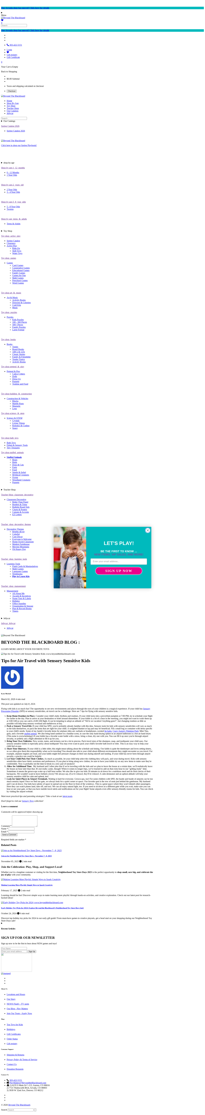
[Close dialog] (147, 530)
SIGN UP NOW (118, 571)
